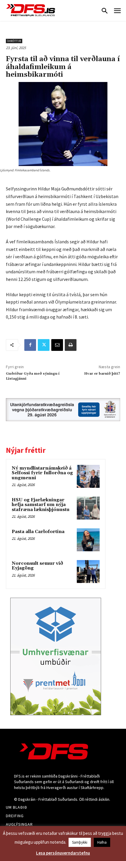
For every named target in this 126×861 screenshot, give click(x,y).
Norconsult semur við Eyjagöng (37, 566)
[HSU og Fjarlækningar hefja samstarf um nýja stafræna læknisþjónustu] (88, 508)
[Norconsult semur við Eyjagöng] (88, 571)
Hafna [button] (102, 842)
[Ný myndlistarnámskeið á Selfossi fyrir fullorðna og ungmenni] (88, 476)
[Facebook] (30, 345)
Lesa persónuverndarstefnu (63, 853)
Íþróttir (14, 41)
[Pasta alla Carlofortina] (88, 539)
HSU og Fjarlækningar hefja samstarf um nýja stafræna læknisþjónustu (40, 504)
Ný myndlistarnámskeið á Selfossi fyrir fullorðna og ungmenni (42, 473)
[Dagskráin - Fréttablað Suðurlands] (31, 10)
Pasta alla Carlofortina (38, 532)
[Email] (57, 345)
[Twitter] (44, 345)
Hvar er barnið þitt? (102, 373)
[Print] (70, 345)
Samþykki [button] (79, 842)
